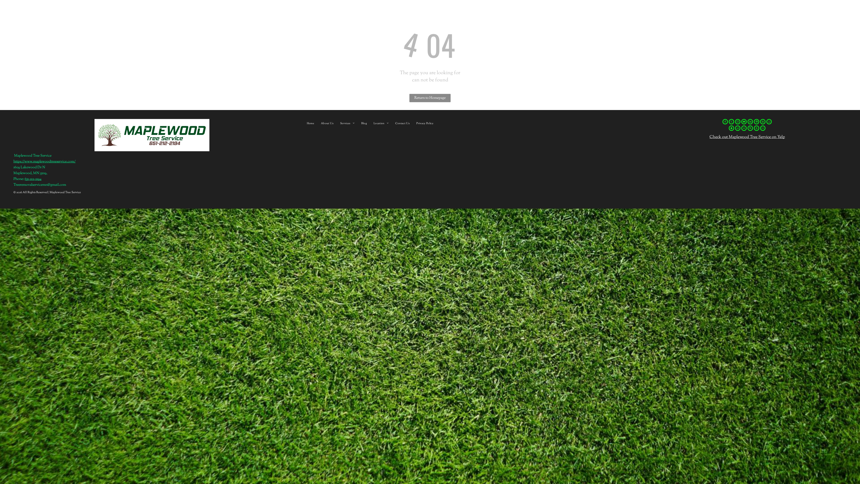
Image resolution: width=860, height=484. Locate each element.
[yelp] (756, 128)
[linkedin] (750, 122)
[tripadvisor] (744, 128)
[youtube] (744, 122)
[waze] (769, 122)
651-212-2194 (33, 179)
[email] (762, 128)
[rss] (750, 128)
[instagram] (737, 122)
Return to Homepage (430, 98)
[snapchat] (731, 128)
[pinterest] (756, 122)
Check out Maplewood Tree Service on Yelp (747, 137)
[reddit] (737, 128)
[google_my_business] (762, 122)
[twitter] (731, 122)
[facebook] (725, 122)
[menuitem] (310, 123)
